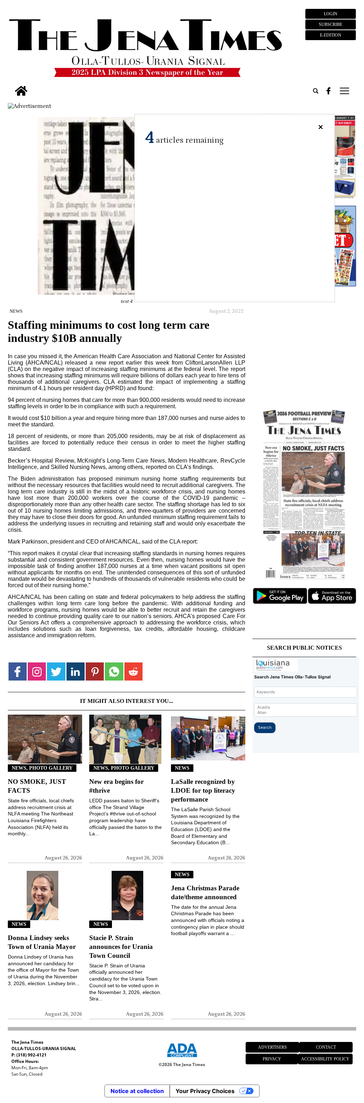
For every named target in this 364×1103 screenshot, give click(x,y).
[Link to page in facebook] (18, 671)
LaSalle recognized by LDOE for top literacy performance (203, 790)
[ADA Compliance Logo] (182, 1058)
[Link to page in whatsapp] (114, 671)
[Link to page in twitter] (56, 671)
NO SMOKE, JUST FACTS (37, 786)
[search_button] (315, 90)
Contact (326, 1047)
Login (330, 13)
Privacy (272, 1058)
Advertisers (272, 1047)
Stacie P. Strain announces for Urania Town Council (121, 946)
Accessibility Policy (325, 1058)
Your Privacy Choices (205, 1090)
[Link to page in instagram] (37, 671)
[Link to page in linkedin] (75, 671)
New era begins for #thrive (116, 786)
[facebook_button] (328, 90)
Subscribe (330, 24)
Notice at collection (137, 1090)
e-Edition (330, 35)
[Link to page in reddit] (133, 671)
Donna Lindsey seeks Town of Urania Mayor (42, 942)
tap (344, 91)
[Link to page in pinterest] (95, 671)
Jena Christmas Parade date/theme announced (205, 892)
